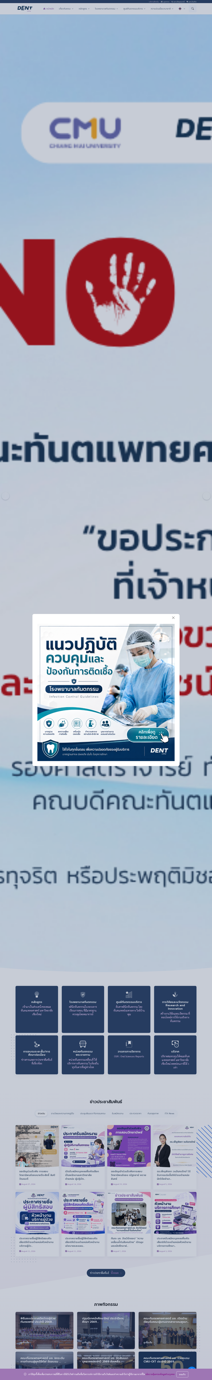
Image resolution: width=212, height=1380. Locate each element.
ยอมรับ (182, 1374)
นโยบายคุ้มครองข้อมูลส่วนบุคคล (160, 1374)
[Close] (173, 617)
